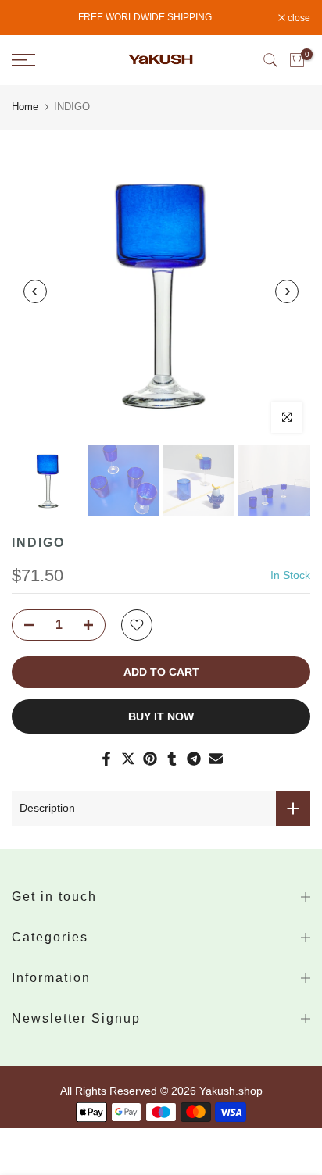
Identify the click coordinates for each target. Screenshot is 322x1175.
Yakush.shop (231, 1090)
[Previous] (35, 291)
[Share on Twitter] (128, 758)
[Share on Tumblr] (172, 758)
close (297, 18)
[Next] (287, 291)
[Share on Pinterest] (150, 758)
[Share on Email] (216, 758)
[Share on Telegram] (194, 758)
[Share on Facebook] (106, 758)
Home (25, 106)
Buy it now (161, 716)
